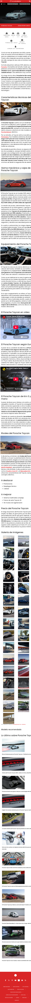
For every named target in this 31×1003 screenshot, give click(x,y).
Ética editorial (25, 986)
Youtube (15, 980)
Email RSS (22, 980)
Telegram (19, 980)
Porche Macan (6, 132)
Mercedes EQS (25, 471)
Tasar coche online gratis (15, 992)
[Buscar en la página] (29, 2)
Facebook (5, 980)
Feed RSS (25, 980)
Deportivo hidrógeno (13, 4)
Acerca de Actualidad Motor (12, 994)
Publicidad (24, 997)
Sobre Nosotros (6, 986)
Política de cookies (9, 997)
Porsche (4, 67)
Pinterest (12, 980)
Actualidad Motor (17, 724)
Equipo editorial (16, 986)
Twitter (9, 980)
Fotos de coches (20, 989)
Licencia (17, 997)
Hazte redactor (11, 989)
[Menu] (1, 1)
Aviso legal (23, 994)
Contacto (17, 1000)
